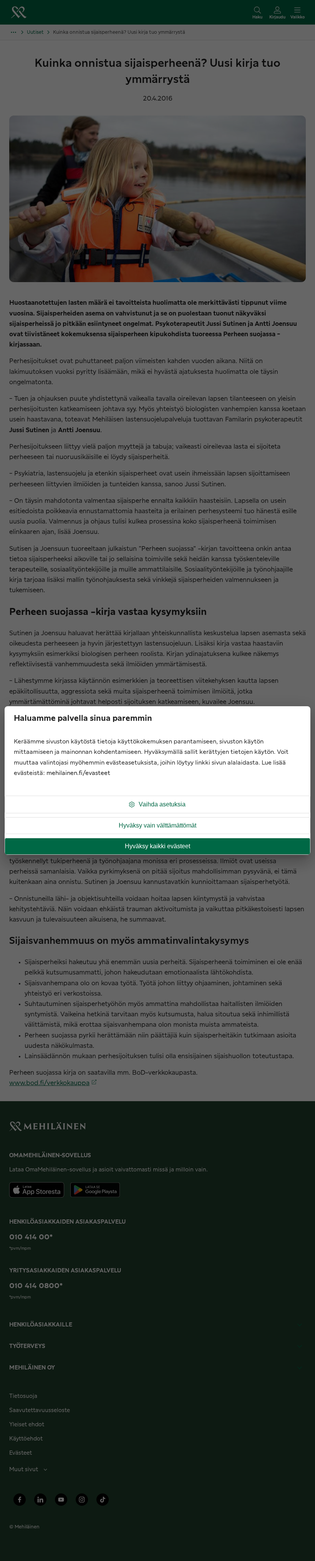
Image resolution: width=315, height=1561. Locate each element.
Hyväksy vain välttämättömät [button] (157, 825)
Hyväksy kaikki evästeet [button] (157, 846)
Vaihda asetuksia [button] (162, 804)
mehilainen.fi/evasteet (78, 773)
